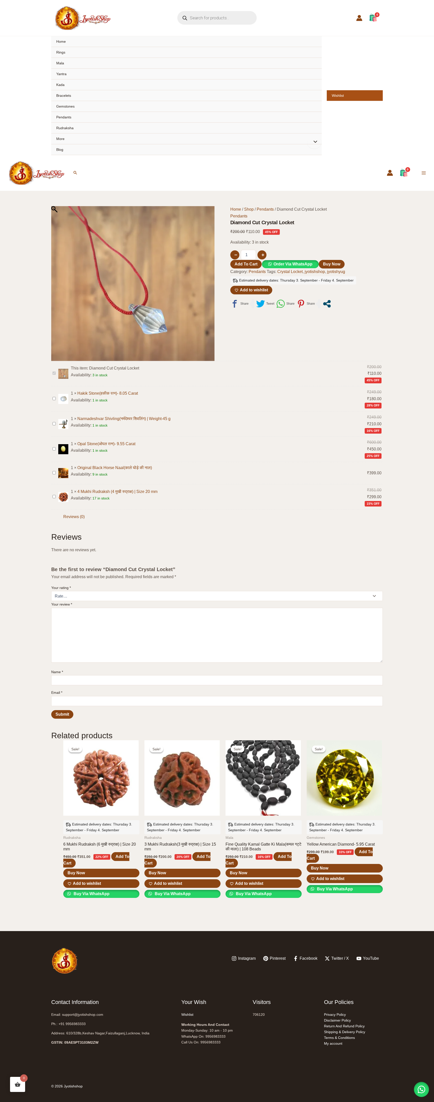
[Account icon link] (359, 18)
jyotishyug (336, 271)
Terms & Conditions (339, 1038)
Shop (249, 209)
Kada (60, 85)
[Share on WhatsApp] (285, 303)
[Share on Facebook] (239, 303)
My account (333, 1043)
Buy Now (331, 264)
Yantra (61, 74)
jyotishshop (315, 271)
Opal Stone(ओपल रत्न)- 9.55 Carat (106, 444)
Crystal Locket (290, 271)
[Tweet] (265, 303)
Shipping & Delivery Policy (344, 1032)
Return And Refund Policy (344, 1026)
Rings (60, 52)
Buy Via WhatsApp (91, 894)
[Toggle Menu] (314, 142)
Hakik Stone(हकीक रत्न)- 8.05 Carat (107, 393)
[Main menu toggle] (423, 173)
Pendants (63, 117)
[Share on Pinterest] (306, 303)
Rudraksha (65, 128)
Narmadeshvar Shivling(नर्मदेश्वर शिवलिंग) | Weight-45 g (124, 419)
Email (56, 693)
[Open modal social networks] (326, 303)
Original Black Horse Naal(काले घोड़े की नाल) (114, 468)
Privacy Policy (335, 1015)
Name (57, 672)
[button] (75, 173)
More (60, 139)
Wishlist (338, 96)
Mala (60, 63)
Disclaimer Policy (337, 1020)
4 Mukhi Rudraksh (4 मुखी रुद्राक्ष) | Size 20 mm (117, 491)
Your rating (61, 588)
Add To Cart (246, 264)
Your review (61, 604)
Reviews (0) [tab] (74, 517)
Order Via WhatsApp (293, 264)
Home (61, 41)
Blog (59, 150)
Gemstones (65, 106)
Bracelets (63, 96)
